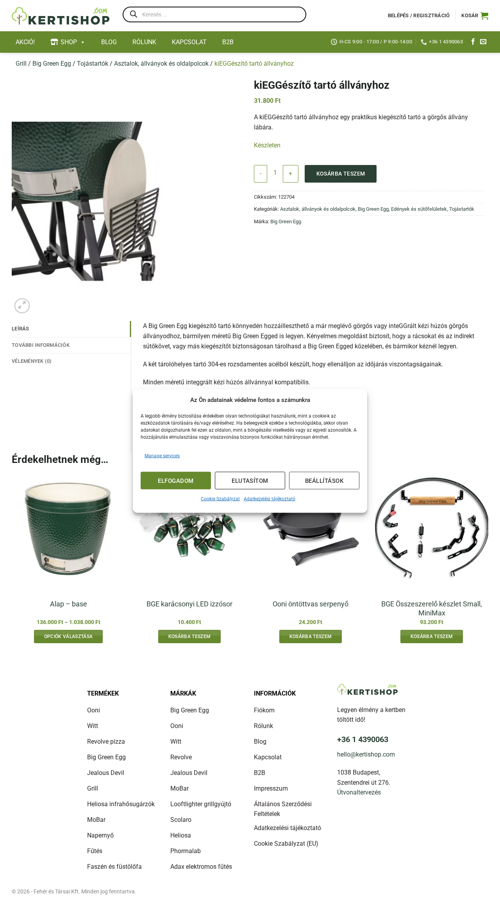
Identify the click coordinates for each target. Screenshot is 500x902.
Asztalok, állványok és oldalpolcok (161, 63)
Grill (21, 63)
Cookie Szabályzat (220, 499)
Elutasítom (250, 480)
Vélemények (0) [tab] (32, 361)
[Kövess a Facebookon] (473, 41)
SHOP (69, 42)
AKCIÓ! (25, 42)
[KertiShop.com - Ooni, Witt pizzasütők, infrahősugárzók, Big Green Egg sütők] (60, 16)
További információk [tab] (41, 345)
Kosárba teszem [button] (189, 636)
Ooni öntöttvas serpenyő (310, 604)
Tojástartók (92, 63)
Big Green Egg (51, 63)
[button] (474, 15)
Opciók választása (68, 636)
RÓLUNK (144, 42)
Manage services (162, 456)
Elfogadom (175, 480)
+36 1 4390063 (362, 739)
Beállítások (324, 480)
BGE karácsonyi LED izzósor (189, 604)
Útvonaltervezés (359, 792)
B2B (228, 42)
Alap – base (68, 604)
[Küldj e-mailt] (483, 41)
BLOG (109, 42)
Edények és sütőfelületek (419, 209)
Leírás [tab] (20, 329)
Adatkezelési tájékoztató (269, 499)
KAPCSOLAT (189, 42)
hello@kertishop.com (366, 754)
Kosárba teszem (340, 173)
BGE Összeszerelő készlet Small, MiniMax (431, 608)
